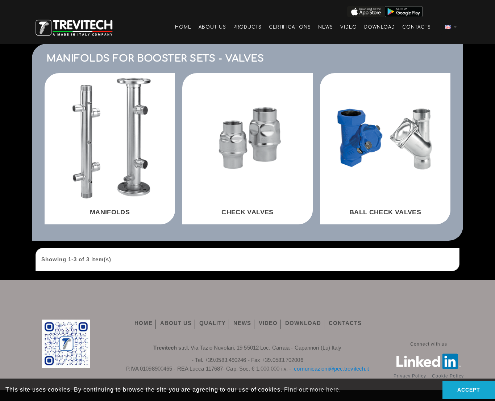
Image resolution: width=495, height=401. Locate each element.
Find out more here (311, 390)
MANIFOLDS (110, 212)
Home (183, 27)
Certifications (290, 27)
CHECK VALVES (247, 212)
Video (348, 27)
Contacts (416, 27)
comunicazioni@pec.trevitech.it (331, 369)
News (325, 27)
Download (379, 27)
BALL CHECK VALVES (385, 212)
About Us (212, 27)
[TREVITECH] (74, 27)
